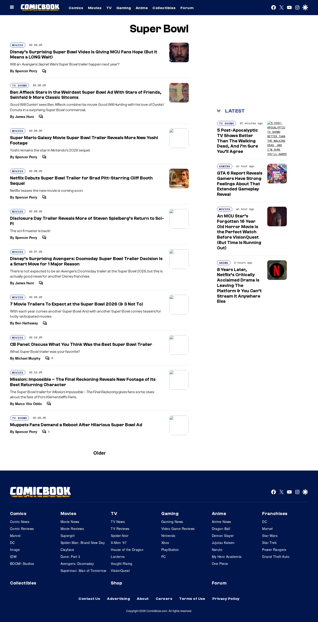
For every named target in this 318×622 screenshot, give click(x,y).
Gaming (123, 8)
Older (99, 452)
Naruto (217, 549)
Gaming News (172, 521)
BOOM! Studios (22, 563)
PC (163, 556)
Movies (95, 8)
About (143, 599)
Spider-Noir (120, 535)
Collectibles (164, 8)
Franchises (275, 513)
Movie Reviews (72, 528)
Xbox (165, 542)
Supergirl (68, 535)
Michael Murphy (28, 358)
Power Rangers (274, 549)
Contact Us (89, 599)
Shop (116, 583)
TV (109, 8)
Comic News (19, 521)
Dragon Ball (221, 528)
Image (15, 549)
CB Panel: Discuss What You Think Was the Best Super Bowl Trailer (81, 344)
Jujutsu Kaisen (223, 542)
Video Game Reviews (178, 528)
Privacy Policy (226, 599)
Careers (164, 599)
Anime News (221, 521)
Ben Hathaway (26, 323)
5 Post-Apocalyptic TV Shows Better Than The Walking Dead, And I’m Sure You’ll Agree (237, 141)
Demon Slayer (223, 535)
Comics (76, 8)
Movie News (70, 521)
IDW (13, 556)
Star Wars (269, 535)
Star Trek (269, 542)
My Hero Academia (227, 556)
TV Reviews (120, 528)
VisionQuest (120, 570)
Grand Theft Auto (275, 556)
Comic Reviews (22, 528)
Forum (186, 8)
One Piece (220, 563)
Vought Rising (121, 563)
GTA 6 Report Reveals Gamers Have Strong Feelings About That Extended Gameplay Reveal (239, 184)
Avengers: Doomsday (77, 563)
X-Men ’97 (119, 542)
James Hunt (24, 116)
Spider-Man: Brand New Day (83, 542)
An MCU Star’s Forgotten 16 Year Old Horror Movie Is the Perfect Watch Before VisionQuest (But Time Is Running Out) (239, 232)
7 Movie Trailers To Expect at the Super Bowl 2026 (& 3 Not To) (76, 304)
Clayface (67, 549)
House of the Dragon (127, 549)
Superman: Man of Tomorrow (83, 570)
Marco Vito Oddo (28, 403)
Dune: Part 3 (70, 556)
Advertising (118, 599)
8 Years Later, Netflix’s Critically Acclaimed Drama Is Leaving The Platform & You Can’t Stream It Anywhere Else (239, 285)
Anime (142, 8)
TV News (118, 521)
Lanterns (118, 556)
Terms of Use (192, 599)
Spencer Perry (26, 71)
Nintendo (168, 535)
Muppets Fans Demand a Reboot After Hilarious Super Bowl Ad (76, 424)
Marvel (15, 535)
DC (12, 542)
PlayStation (170, 549)
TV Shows (19, 85)
